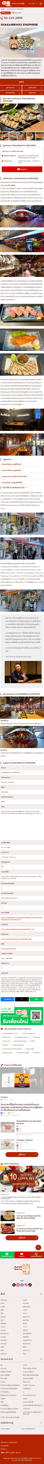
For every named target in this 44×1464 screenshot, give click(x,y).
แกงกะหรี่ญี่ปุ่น (5, 1375)
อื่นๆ (24, 1354)
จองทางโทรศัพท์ (36, 1256)
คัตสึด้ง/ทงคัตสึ (6, 1372)
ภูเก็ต (2, 1347)
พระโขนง (26, 1320)
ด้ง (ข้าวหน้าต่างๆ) (29, 1395)
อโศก (2, 1310)
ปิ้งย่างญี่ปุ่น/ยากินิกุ (30, 1368)
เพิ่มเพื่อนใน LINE (7, 1256)
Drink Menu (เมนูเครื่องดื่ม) (12, 482)
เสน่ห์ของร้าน (32, 88)
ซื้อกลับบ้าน (37, 1053)
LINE (36, 999)
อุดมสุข (3, 1330)
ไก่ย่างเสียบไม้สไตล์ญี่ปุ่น (31, 1375)
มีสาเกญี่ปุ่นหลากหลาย (21, 1037)
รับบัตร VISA (7, 1037)
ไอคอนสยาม (5, 1334)
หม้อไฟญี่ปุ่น (5, 1405)
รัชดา (2, 1320)
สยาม (2, 1303)
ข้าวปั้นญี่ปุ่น (5, 1392)
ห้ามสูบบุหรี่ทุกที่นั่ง (18, 1045)
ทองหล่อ (26, 1303)
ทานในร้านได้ (36, 1037)
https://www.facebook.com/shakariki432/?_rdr (17, 929)
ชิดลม (25, 1324)
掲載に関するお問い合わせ (11, 1452)
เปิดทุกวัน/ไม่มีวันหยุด (21, 1041)
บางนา (3, 1327)
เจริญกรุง (4, 1300)
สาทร (25, 1313)
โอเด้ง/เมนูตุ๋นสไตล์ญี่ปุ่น (8, 1412)
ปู (23, 1392)
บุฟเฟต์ (3, 1399)
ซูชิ (1, 1365)
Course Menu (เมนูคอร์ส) (11, 470)
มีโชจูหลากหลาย (7, 1053)
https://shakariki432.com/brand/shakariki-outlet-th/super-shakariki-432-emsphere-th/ (22, 918)
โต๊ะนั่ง (33, 1041)
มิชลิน (25, 1399)
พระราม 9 (26, 1317)
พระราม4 (4, 1354)
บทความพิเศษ (5, 1429)
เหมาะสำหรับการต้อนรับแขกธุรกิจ (12, 1049)
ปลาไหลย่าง (27, 1389)
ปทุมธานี (3, 1344)
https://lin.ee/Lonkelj (8, 948)
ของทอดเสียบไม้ (28, 1402)
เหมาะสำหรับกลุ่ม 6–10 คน (10, 1033)
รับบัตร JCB (6, 1041)
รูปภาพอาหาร (10, 88)
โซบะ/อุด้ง (4, 1378)
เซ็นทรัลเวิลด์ (27, 1334)
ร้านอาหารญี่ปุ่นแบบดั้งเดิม (9, 1409)
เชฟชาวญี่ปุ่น (30, 1049)
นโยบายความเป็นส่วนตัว (9, 1442)
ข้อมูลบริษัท (5, 1445)
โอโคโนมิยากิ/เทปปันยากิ (8, 1395)
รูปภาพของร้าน (10, 93)
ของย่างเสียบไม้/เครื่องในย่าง (32, 1405)
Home (3, 9)
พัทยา (25, 1347)
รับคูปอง (21, 1256)
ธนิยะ (2, 1350)
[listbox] (33, 4)
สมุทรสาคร (26, 1344)
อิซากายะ (7, 13)
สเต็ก (2, 1402)
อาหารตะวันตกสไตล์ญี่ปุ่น (9, 1389)
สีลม (2, 1313)
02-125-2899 (13, 18)
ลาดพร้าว (4, 1340)
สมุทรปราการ (27, 1340)
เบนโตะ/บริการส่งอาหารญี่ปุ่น (10, 1417)
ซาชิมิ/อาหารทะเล (29, 1385)
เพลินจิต (3, 1324)
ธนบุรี (25, 1300)
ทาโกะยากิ (26, 1409)
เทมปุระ (3, 1382)
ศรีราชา (25, 1330)
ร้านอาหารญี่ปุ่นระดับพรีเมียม (10, 1385)
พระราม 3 (26, 1350)
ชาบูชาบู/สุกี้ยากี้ (28, 1372)
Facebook (7, 999)
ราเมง (25, 1365)
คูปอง (21, 81)
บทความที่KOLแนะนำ (28, 1429)
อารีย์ (25, 1310)
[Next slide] (40, 117)
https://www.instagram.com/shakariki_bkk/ (16, 939)
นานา (25, 1327)
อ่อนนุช (3, 1317)
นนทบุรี (3, 1337)
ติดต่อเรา (4, 1449)
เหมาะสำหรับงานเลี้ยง (23, 1053)
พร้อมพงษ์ (18, 13)
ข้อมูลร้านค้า (32, 93)
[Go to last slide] (4, 117)
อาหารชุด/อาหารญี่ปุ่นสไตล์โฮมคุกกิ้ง (32, 1413)
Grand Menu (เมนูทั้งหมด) (12, 464)
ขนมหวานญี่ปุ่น (28, 1378)
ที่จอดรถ (5, 1045)
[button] (4, 136)
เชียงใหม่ (26, 1337)
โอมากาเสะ (26, 1382)
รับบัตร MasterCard (29, 1033)
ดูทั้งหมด (22, 1154)
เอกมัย (3, 1307)
